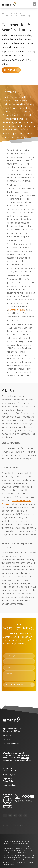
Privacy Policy (8, 781)
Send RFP (7, 739)
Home (4, 13)
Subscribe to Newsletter (12, 743)
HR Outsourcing (24, 16)
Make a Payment (9, 775)
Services (23, 13)
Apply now (25, 758)
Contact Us (9, 70)
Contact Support (9, 770)
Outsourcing (9, 16)
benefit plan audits (16, 310)
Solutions (13, 13)
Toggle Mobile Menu (34, 4)
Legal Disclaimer (9, 785)
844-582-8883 (16, 731)
